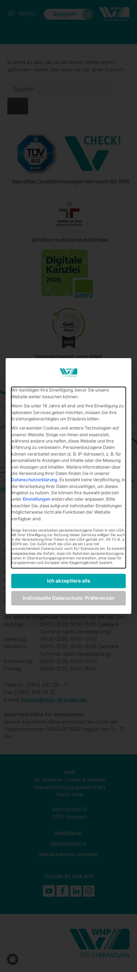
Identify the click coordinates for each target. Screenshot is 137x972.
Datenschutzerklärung (34, 479)
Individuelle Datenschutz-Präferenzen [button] (69, 598)
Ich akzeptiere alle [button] (68, 581)
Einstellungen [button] (36, 499)
